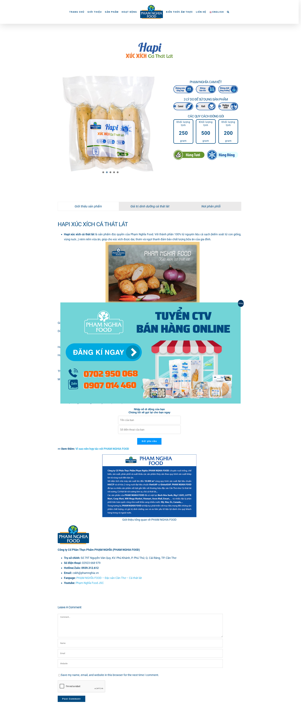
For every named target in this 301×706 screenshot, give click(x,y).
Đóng (241, 303)
